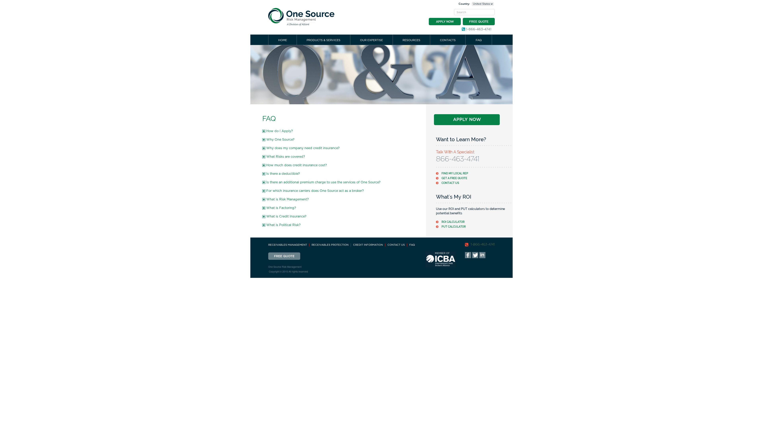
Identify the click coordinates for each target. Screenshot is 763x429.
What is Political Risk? (283, 225)
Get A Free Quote (454, 178)
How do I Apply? (279, 131)
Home (282, 40)
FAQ (479, 40)
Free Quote (479, 21)
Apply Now (445, 21)
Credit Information (368, 245)
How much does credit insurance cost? (296, 165)
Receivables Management (287, 245)
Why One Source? (280, 139)
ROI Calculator (453, 221)
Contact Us (450, 183)
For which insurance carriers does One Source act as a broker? (315, 190)
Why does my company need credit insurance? (303, 148)
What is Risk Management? (287, 199)
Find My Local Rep (455, 173)
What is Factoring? (281, 208)
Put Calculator (454, 226)
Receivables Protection (330, 245)
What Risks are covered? (285, 156)
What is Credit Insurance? (286, 216)
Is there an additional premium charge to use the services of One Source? (323, 182)
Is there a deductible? (283, 173)
